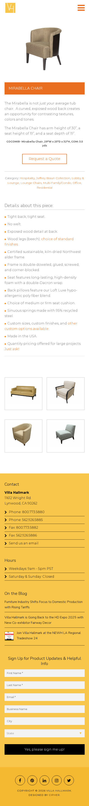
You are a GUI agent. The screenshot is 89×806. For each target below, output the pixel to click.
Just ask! (12, 349)
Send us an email (23, 543)
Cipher (54, 794)
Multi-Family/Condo (57, 183)
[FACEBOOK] (20, 780)
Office (77, 183)
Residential (44, 187)
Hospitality (27, 178)
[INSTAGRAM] (57, 780)
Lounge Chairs (31, 183)
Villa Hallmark (10, 8)
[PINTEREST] (32, 780)
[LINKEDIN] (44, 780)
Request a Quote (44, 159)
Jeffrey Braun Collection (53, 178)
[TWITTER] (69, 780)
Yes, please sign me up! (45, 749)
